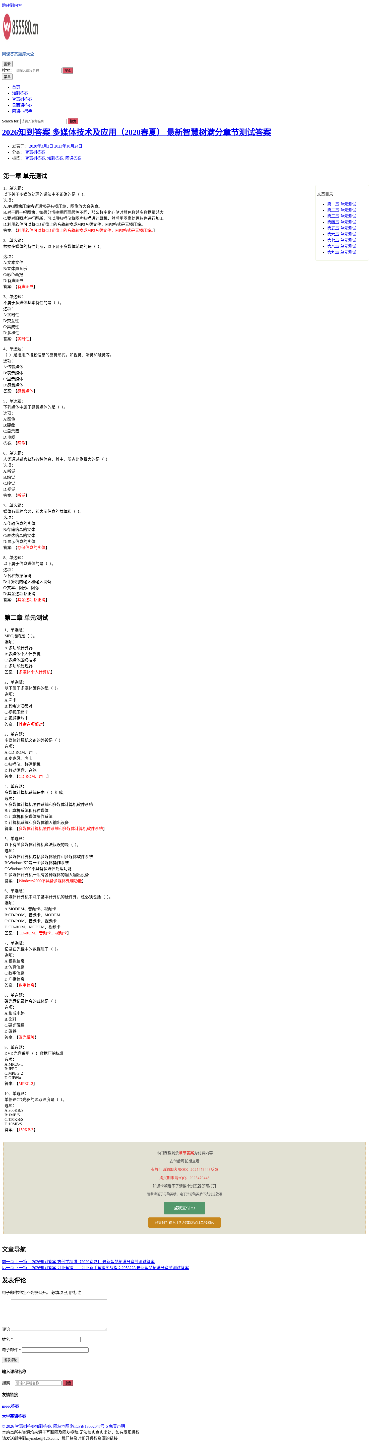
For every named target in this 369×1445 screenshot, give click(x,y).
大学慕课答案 (14, 1416)
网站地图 (61, 1426)
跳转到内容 (12, 5)
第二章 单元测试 (341, 210)
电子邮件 (11, 1350)
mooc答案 (10, 1406)
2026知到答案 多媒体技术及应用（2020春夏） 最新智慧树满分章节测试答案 (136, 132)
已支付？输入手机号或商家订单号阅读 (184, 1222)
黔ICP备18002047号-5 (89, 1426)
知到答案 (55, 158)
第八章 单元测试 (341, 246)
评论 (6, 1329)
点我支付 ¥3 (184, 1208)
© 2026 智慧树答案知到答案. (27, 1426)
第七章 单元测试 (341, 240)
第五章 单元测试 (341, 228)
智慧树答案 (35, 152)
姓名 (7, 1339)
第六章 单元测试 (341, 234)
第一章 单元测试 (341, 204)
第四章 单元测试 (341, 222)
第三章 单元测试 (341, 216)
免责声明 (117, 1426)
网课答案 (73, 158)
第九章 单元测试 (341, 252)
